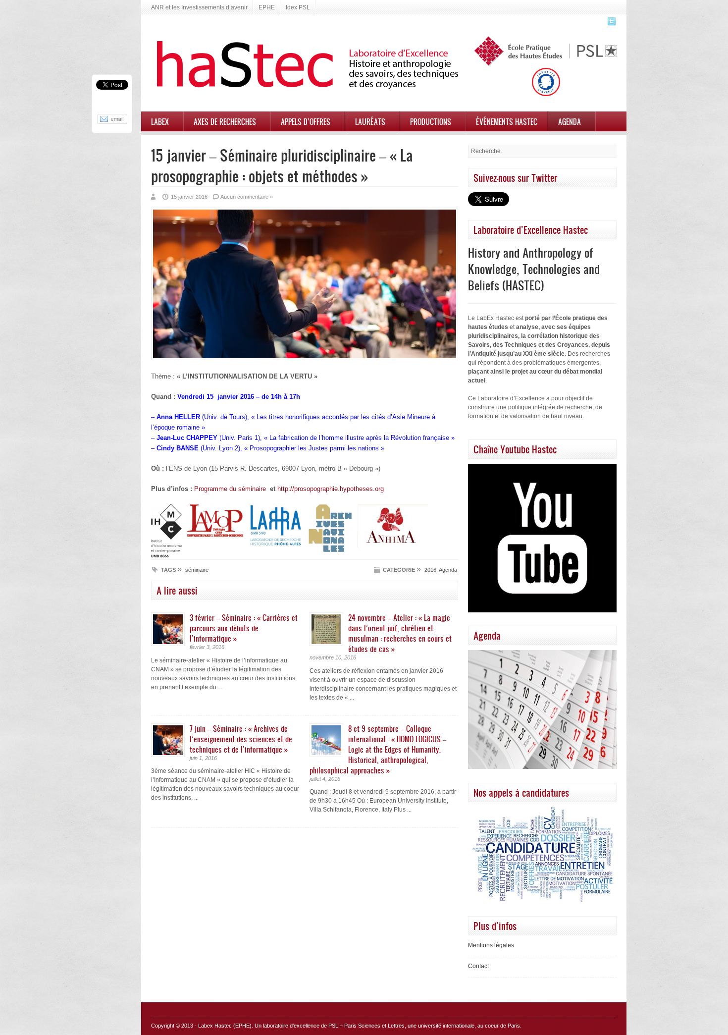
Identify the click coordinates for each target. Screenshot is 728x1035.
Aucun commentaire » (246, 197)
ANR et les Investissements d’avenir (199, 7)
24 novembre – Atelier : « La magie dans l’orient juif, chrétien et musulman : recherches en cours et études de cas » (400, 633)
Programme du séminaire (230, 488)
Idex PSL (298, 7)
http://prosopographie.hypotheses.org (330, 488)
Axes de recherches (225, 121)
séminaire (196, 570)
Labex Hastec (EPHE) (225, 1026)
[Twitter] (610, 24)
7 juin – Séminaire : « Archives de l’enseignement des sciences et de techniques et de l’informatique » (241, 738)
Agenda (569, 121)
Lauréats (370, 121)
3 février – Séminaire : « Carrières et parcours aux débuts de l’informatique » (244, 627)
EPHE (267, 7)
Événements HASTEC (506, 121)
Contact (478, 966)
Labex (160, 121)
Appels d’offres (305, 121)
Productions (430, 121)
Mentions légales (491, 945)
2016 (430, 570)
